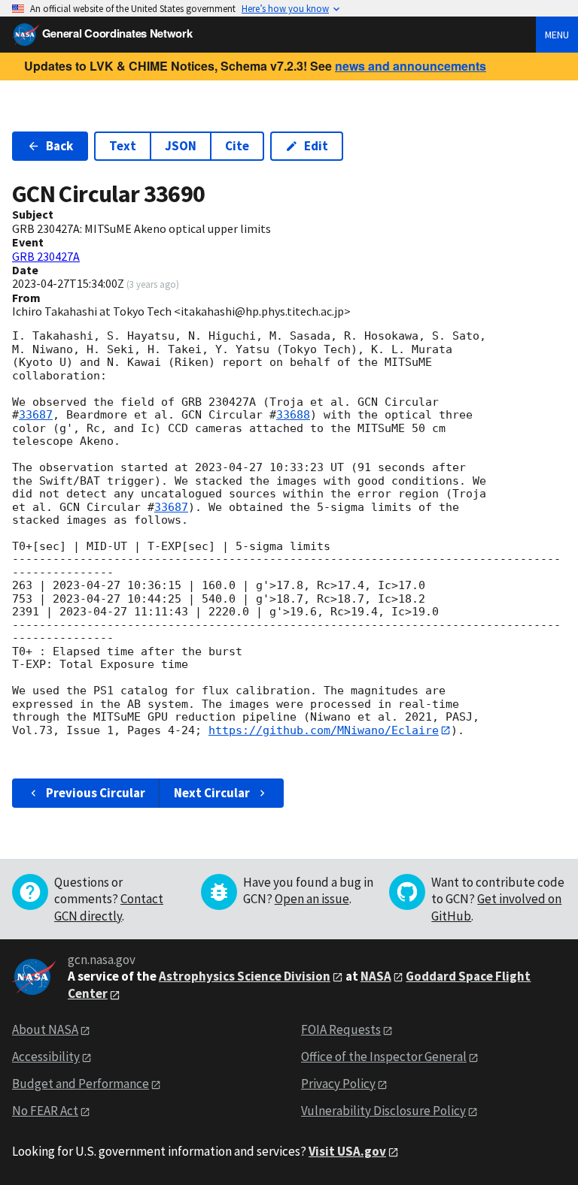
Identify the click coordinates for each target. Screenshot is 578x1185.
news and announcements (410, 65)
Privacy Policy (338, 1083)
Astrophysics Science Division (244, 976)
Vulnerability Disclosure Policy (383, 1110)
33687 (36, 415)
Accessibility (46, 1056)
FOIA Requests (341, 1029)
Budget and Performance (80, 1083)
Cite (237, 146)
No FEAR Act (45, 1110)
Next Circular (212, 792)
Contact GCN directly (108, 907)
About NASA (45, 1029)
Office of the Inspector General (384, 1056)
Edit (316, 146)
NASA (375, 976)
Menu (557, 34)
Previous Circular (95, 792)
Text (122, 146)
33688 (293, 415)
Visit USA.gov (347, 1151)
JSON (180, 146)
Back (59, 146)
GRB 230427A (46, 256)
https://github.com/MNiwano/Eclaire (323, 730)
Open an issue (312, 898)
